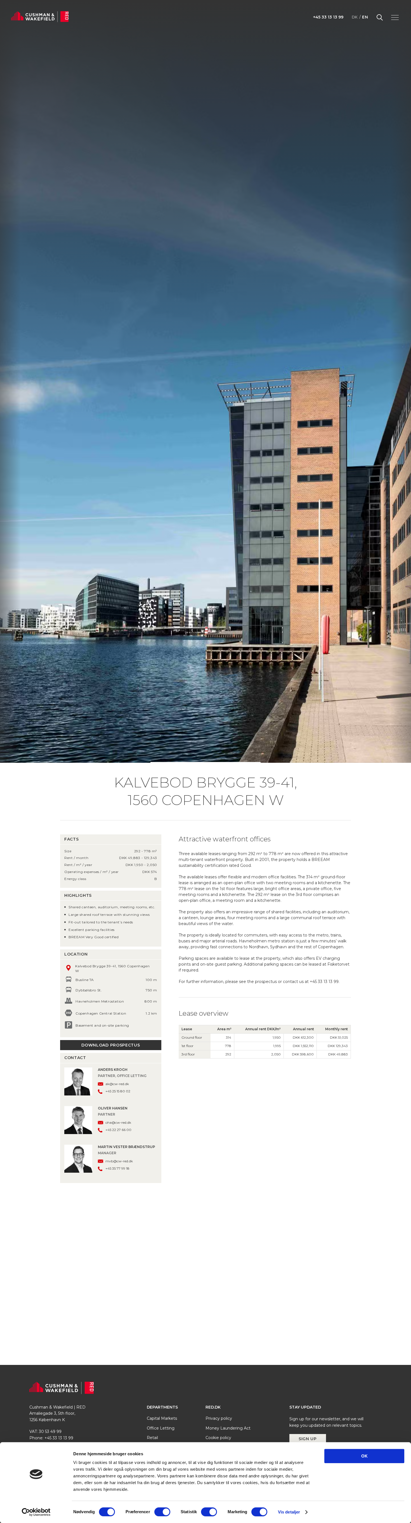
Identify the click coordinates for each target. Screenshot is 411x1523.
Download (245, 1191)
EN (365, 17)
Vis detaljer (289, 1512)
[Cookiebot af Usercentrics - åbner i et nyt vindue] (36, 1512)
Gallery (165, 1191)
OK (364, 1456)
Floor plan (192, 1191)
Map (219, 1191)
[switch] (162, 1511)
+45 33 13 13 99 (328, 17)
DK (355, 17)
